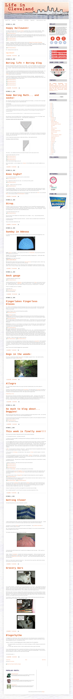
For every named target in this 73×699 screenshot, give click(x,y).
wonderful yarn (14, 556)
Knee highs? (14, 174)
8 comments (14, 196)
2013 (51, 107)
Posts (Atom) (12, 661)
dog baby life (58, 88)
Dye (63, 85)
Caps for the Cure (28, 261)
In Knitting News (31, 252)
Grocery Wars (14, 568)
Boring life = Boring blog (24, 63)
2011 (51, 109)
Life (50, 83)
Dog (63, 86)
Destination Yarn (41, 20)
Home (26, 659)
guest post (56, 90)
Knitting (54, 83)
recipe (62, 88)
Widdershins (20, 282)
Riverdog (30, 455)
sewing (50, 87)
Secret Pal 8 (37, 341)
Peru (53, 88)
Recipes (27, 20)
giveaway (65, 89)
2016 (51, 103)
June (52, 145)
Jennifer (7, 74)
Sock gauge (13, 275)
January (52, 152)
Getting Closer (16, 500)
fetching (28, 482)
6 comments (14, 166)
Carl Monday (15, 452)
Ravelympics (51, 89)
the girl (60, 85)
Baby (63, 84)
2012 (51, 108)
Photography (56, 86)
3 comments (14, 379)
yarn (66, 84)
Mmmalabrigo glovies (15, 673)
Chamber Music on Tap (10, 393)
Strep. (10, 203)
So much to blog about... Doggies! (56, 134)
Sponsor (33, 20)
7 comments (14, 350)
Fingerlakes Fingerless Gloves (55, 130)
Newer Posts (8, 659)
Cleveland (60, 83)
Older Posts (44, 659)
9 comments (14, 224)
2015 (51, 104)
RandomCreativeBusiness (54, 85)
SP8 (18, 556)
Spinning (65, 86)
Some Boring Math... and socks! (56, 124)
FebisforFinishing (60, 89)
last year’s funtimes (20, 30)
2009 (51, 112)
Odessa (10, 252)
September (53, 141)
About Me (7, 20)
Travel (59, 84)
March (52, 149)
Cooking (50, 88)
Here (38, 192)
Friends (65, 85)
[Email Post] (18, 55)
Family (66, 83)
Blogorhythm (14, 635)
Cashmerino (16, 482)
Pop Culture (62, 87)
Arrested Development (21, 193)
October (52, 120)
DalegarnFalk (20, 475)
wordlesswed (51, 90)
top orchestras (26, 389)
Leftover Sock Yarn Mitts (15, 679)
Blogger (43, 691)
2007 (51, 115)
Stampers (24, 163)
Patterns (20, 20)
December (53, 117)
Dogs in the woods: (19, 354)
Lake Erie (51, 86)
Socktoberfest (15, 554)
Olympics (65, 88)
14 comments (14, 268)
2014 (51, 105)
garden (56, 87)
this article (38, 389)
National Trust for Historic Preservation (35, 42)
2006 (51, 116)
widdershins (19, 283)
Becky (17, 525)
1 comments (14, 401)
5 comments (14, 55)
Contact (14, 20)
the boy (65, 87)
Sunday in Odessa (17, 231)
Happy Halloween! (17, 28)
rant (54, 90)
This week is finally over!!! (26, 431)
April (52, 148)
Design (58, 87)
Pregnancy (60, 86)
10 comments (14, 87)
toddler (53, 87)
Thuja (36, 282)
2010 (51, 111)
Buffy (7, 193)
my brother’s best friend (37, 525)
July (52, 144)
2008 (51, 113)
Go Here (31, 452)
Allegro (11, 383)
